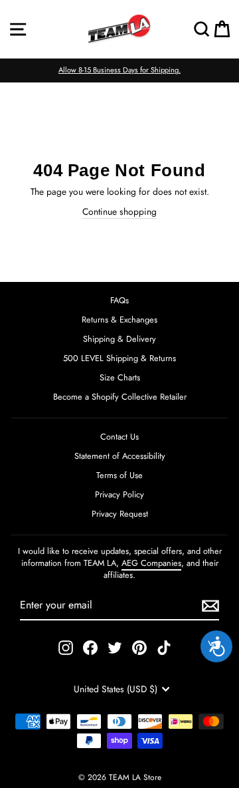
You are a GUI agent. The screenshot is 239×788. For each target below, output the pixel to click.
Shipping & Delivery (119, 338)
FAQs (119, 300)
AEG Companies (151, 563)
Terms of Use (119, 475)
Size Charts (120, 377)
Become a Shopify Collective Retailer (120, 396)
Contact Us (119, 436)
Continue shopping (119, 211)
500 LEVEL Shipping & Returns (119, 358)
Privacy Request (120, 513)
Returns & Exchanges (119, 319)
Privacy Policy (119, 494)
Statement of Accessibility (119, 456)
